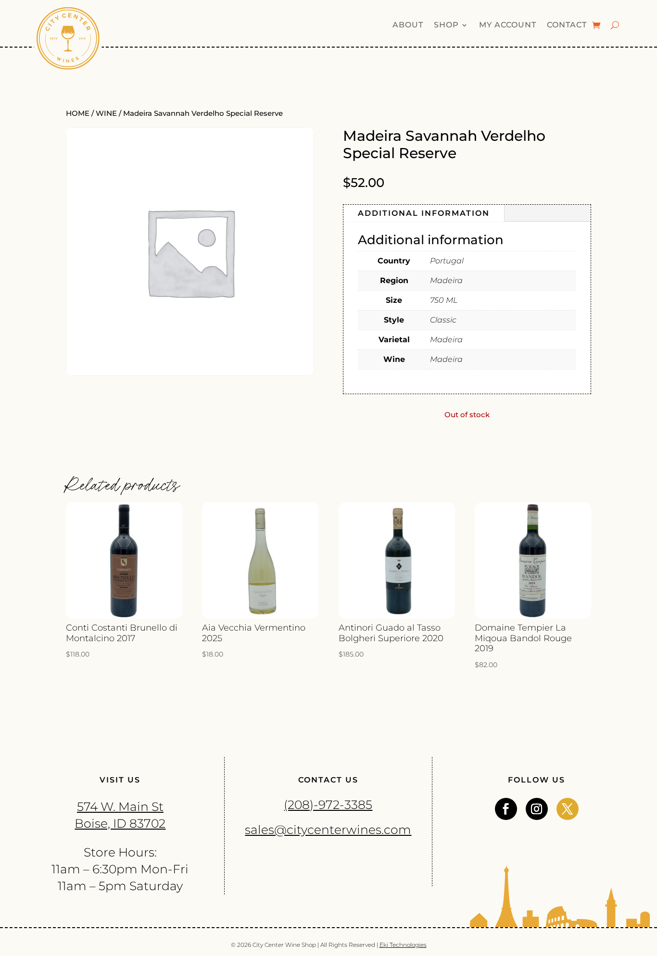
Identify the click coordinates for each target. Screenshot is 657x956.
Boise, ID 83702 (120, 823)
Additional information (424, 213)
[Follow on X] (567, 809)
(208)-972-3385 (328, 804)
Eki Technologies (403, 944)
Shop (446, 25)
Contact (567, 25)
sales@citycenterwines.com (328, 829)
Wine (106, 113)
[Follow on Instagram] (537, 809)
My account (507, 25)
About (407, 25)
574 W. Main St (120, 806)
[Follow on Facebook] (506, 809)
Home (77, 113)
